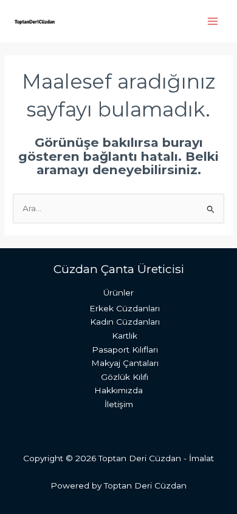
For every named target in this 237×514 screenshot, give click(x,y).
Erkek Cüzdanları (124, 308)
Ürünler (118, 292)
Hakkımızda (118, 390)
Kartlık (124, 335)
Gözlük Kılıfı (124, 377)
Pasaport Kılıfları (125, 349)
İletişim (119, 404)
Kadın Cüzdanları (125, 321)
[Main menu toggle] (213, 21)
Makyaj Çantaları (125, 363)
